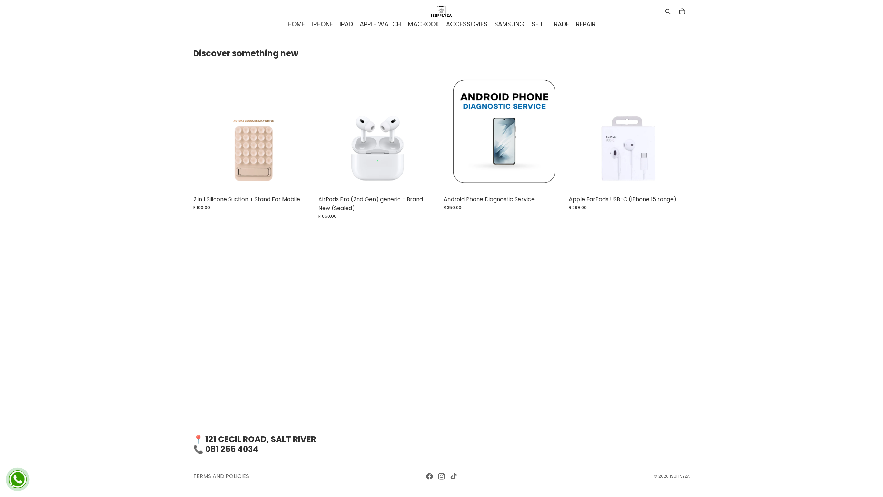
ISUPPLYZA (680, 476)
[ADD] (429, 181)
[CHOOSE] (303, 181)
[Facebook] (429, 476)
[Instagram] (441, 476)
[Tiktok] (453, 476)
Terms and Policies (221, 476)
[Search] (667, 11)
